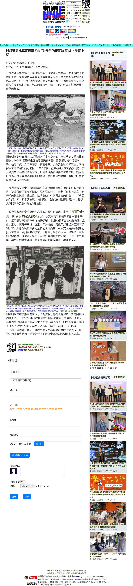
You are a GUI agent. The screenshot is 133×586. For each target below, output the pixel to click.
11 (71, 13)
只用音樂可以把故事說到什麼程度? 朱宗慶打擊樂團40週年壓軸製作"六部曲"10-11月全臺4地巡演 (108, 144)
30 (76, 8)
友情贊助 (51, 573)
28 (71, 8)
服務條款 (66, 571)
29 (74, 8)
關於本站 (51, 571)
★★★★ (41, 408)
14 (78, 13)
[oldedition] (72, 31)
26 (74, 18)
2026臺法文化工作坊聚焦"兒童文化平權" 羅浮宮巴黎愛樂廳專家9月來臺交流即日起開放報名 (107, 173)
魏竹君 (40, 350)
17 (69, 16)
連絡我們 (74, 573)
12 (74, 13)
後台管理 (82, 573)
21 (78, 16)
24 (69, 18)
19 (74, 16)
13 (76, 13)
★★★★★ (56, 408)
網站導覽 (58, 571)
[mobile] (63, 31)
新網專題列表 (119, 188)
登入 (70, 35)
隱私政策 (74, 571)
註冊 (77, 35)
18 (71, 16)
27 (69, 8)
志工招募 (58, 573)
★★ (20, 408)
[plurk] (52, 31)
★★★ (29, 408)
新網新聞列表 (119, 377)
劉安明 (26, 350)
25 (71, 18)
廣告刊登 (82, 571)
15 (80, 13)
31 (78, 8)
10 (69, 13)
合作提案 (66, 573)
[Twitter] (57, 31)
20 (76, 16)
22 (80, 16)
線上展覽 (33, 350)
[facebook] (47, 31)
